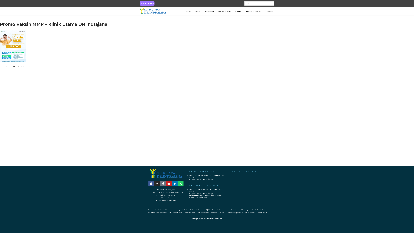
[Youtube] (169, 183)
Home (188, 11)
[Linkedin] (175, 183)
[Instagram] (157, 183)
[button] (201, 11)
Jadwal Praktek (224, 11)
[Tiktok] (163, 183)
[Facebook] (151, 183)
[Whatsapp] (180, 183)
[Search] (272, 3)
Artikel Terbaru (147, 3)
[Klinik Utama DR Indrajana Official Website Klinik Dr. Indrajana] (153, 11)
